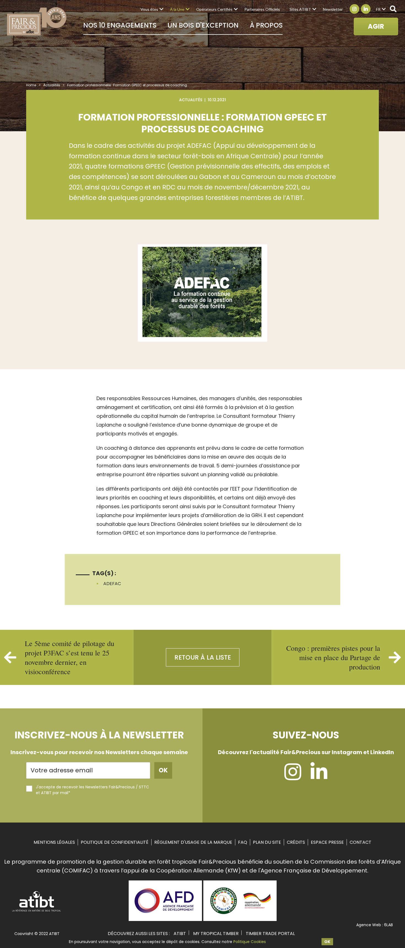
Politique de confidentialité (114, 842)
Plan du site (267, 842)
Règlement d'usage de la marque (193, 842)
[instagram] (292, 777)
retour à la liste (202, 657)
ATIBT (180, 933)
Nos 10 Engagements (119, 25)
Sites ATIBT (300, 9)
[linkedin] (318, 777)
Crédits (296, 842)
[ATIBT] (36, 911)
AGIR (376, 26)
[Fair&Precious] (37, 21)
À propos (266, 25)
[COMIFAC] (240, 919)
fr (378, 9)
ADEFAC (112, 583)
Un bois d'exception (203, 25)
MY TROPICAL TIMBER (216, 933)
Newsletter (333, 9)
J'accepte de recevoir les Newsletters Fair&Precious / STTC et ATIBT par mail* (92, 790)
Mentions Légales (54, 842)
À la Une (177, 9)
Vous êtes (149, 9)
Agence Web (368, 925)
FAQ (242, 842)
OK (327, 941)
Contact (360, 842)
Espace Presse (327, 842)
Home (31, 85)
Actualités (51, 85)
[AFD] (165, 919)
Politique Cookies (249, 941)
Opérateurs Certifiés (214, 9)
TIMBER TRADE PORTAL (270, 933)
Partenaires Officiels (262, 9)
